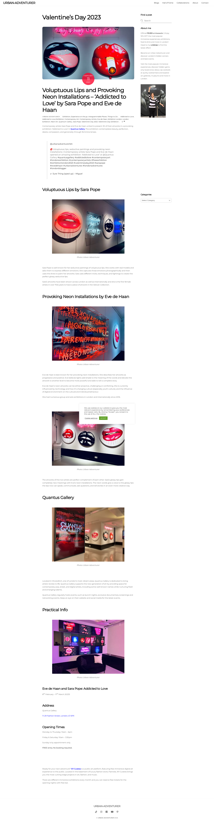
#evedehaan (56, 165)
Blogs (156, 3)
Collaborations (183, 3)
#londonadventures (93, 165)
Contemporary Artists (88, 119)
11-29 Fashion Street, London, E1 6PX (58, 716)
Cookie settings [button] (91, 418)
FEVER (149, 33)
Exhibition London (115, 119)
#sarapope (100, 163)
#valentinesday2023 (84, 163)
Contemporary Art (72, 119)
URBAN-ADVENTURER (106, 818)
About (195, 3)
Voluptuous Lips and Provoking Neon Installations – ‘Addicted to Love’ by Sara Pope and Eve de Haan (84, 100)
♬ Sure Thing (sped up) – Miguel (66, 173)
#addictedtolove (83, 157)
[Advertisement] (156, 156)
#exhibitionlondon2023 (61, 163)
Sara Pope (77, 122)
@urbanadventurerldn (61, 144)
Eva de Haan (102, 119)
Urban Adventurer (51, 116)
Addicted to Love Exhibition (53, 119)
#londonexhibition (59, 160)
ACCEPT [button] (103, 418)
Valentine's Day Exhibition (108, 122)
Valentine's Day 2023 (90, 122)
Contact (205, 3)
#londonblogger (58, 168)
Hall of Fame (167, 3)
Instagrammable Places (97, 117)
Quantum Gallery (65, 122)
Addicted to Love (127, 117)
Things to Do (113, 117)
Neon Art (54, 122)
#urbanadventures (72, 165)
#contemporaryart (101, 157)
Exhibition (66, 117)
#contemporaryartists (80, 160)
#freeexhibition (99, 160)
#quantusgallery (66, 157)
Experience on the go (79, 117)
